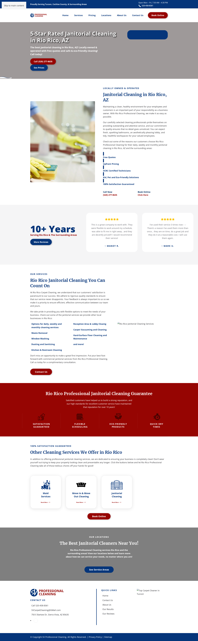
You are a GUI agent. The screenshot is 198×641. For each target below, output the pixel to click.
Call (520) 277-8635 (43, 61)
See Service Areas (99, 569)
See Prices (39, 67)
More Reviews (41, 242)
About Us (121, 15)
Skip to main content (14, 5)
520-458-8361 (147, 5)
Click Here (143, 195)
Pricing (92, 15)
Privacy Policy (95, 637)
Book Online (157, 15)
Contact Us (137, 15)
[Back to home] (38, 15)
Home (65, 15)
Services (78, 15)
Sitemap (108, 637)
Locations (106, 15)
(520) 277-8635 (110, 195)
